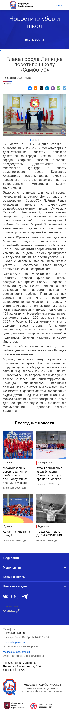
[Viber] (53, 88)
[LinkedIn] (47, 88)
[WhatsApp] (58, 88)
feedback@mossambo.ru (16, 651)
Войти (59, 5)
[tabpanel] (34, 113)
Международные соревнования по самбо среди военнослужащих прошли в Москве (15, 475)
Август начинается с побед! (16, 533)
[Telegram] (64, 88)
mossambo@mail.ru (14, 642)
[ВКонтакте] (30, 88)
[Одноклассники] (35, 88)
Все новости (34, 39)
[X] (41, 88)
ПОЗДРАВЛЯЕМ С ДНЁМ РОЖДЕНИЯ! (49, 533)
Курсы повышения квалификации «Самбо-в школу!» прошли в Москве (49, 473)
